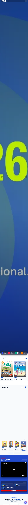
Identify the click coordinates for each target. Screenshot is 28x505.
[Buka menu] (26, 1)
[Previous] (22, 387)
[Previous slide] (2, 177)
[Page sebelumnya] (24, 439)
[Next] (25, 387)
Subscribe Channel (14, 490)
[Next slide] (26, 177)
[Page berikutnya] (25, 439)
